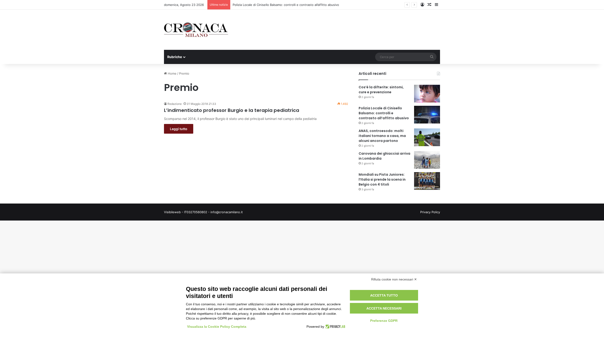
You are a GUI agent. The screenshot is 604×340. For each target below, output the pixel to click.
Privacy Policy (430, 212)
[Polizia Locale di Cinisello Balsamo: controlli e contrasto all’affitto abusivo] (427, 114)
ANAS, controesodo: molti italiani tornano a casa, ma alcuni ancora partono (382, 135)
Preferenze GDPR (384, 321)
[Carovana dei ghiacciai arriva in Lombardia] (427, 160)
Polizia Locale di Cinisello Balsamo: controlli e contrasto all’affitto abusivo (286, 5)
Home (171, 73)
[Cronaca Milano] (196, 29)
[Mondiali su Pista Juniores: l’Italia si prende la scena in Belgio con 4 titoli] (427, 181)
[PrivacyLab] (334, 326)
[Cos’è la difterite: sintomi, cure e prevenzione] (427, 93)
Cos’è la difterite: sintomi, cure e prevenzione (381, 89)
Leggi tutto (178, 129)
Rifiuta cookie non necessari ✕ (394, 279)
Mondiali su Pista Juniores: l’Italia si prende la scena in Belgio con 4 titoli (382, 179)
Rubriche (174, 57)
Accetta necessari (384, 308)
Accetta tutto (384, 295)
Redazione (175, 104)
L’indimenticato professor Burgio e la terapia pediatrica (231, 110)
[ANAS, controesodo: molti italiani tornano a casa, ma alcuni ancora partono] (427, 137)
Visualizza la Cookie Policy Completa (216, 326)
